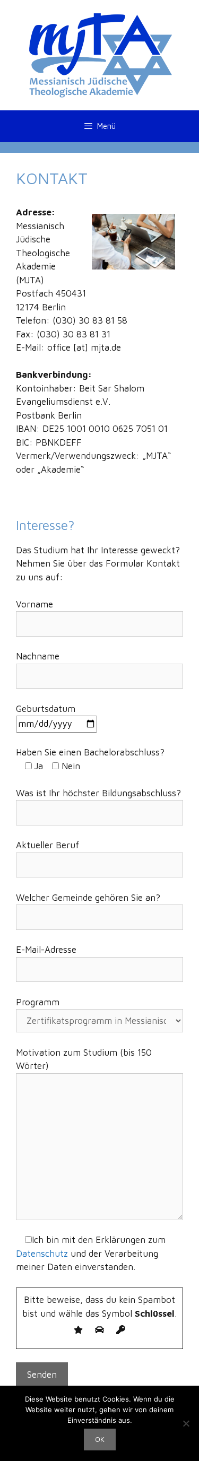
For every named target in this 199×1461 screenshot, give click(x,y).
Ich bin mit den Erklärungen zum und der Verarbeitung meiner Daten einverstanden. (91, 1253)
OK (100, 1439)
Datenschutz (42, 1253)
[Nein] (185, 1423)
